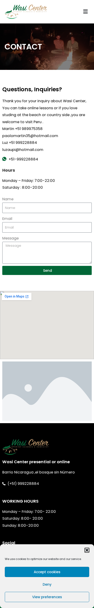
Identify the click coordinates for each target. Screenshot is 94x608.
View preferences (47, 597)
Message (10, 238)
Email (7, 218)
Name (7, 199)
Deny (47, 584)
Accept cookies (47, 572)
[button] (87, 550)
